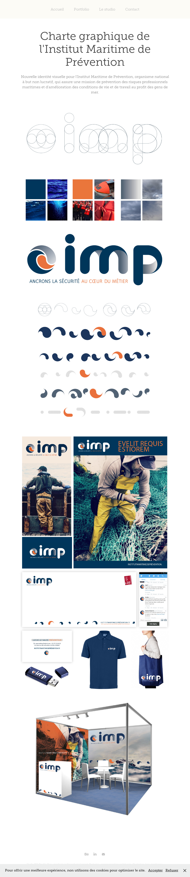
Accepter (155, 870)
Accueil (57, 9)
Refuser (172, 870)
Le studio (107, 9)
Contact (132, 9)
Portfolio (81, 9)
